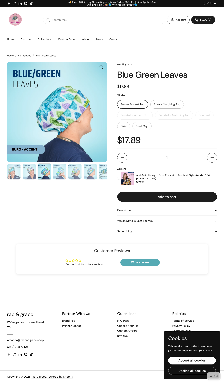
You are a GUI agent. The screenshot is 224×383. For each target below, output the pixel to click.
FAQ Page (123, 320)
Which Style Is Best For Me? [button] (135, 221)
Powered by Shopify (60, 376)
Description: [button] (125, 210)
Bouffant (204, 115)
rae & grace (38, 376)
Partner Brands (71, 326)
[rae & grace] (15, 20)
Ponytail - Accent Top (135, 115)
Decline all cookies (192, 371)
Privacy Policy (181, 326)
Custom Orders (127, 330)
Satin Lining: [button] (125, 231)
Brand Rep (68, 320)
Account (181, 19)
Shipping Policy (182, 330)
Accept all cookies (192, 360)
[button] (203, 20)
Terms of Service (183, 320)
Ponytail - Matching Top (174, 115)
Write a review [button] (140, 262)
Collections (24, 55)
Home (10, 55)
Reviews (122, 336)
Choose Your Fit (127, 326)
